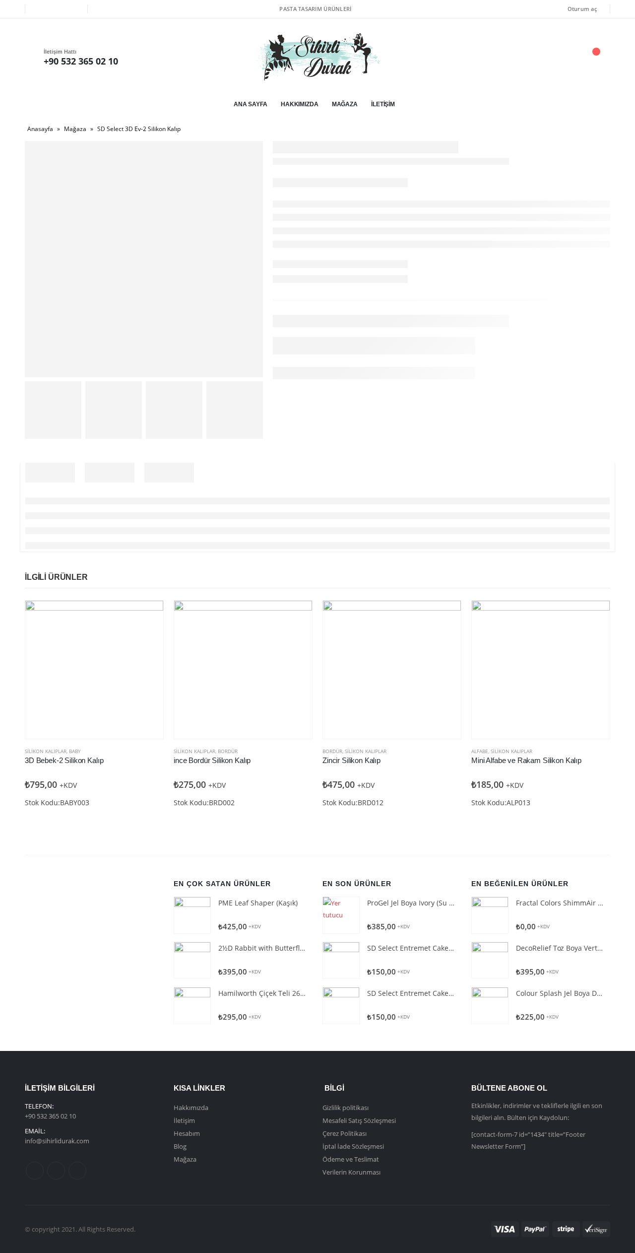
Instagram (77, 1171)
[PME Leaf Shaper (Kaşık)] (192, 915)
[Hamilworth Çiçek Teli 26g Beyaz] (192, 1005)
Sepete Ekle (147, 617)
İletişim (383, 104)
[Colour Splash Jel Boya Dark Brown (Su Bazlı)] (489, 1005)
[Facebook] (40, 9)
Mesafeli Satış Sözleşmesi (359, 1120)
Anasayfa (40, 129)
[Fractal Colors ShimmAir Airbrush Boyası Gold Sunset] (489, 915)
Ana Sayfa (250, 104)
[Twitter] (56, 9)
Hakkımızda (299, 104)
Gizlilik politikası (345, 1107)
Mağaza (345, 104)
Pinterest (56, 1171)
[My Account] (540, 57)
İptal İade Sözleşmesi (353, 1146)
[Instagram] (73, 9)
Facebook (35, 1171)
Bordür (228, 751)
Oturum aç (582, 8)
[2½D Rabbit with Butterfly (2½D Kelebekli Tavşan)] (192, 960)
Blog (180, 1146)
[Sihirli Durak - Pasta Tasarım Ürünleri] (317, 56)
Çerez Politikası (344, 1133)
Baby (75, 751)
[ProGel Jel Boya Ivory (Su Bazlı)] (341, 915)
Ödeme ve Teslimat (350, 1159)
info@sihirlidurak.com (57, 1140)
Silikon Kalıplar (45, 751)
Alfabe (479, 751)
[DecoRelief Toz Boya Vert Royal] (489, 960)
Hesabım (187, 1133)
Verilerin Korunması (351, 1172)
